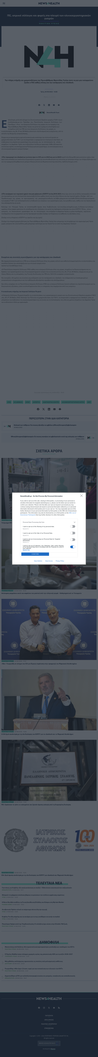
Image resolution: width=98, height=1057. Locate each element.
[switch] (72, 526)
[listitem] (49, 522)
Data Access (49, 561)
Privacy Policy (60, 561)
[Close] (82, 496)
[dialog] (49, 529)
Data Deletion (38, 561)
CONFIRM (35, 554)
